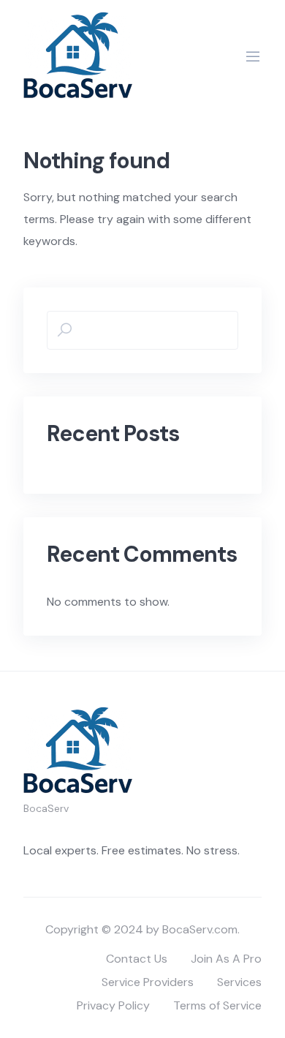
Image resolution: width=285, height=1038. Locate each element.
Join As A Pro (226, 958)
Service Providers (148, 982)
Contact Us (136, 958)
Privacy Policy (113, 1005)
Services (239, 982)
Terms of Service (217, 1005)
